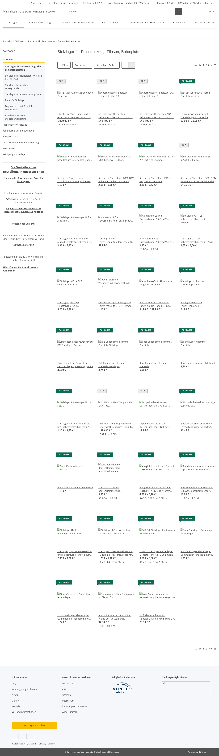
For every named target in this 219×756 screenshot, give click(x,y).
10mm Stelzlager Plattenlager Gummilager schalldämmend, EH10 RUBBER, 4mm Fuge (73, 617)
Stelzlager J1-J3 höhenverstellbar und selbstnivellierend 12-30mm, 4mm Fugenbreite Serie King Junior (75, 553)
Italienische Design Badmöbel (18, 130)
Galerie (16, 700)
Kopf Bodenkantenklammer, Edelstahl (154, 365)
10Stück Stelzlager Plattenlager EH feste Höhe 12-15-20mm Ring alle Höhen (156, 553)
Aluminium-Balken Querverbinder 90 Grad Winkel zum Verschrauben (156, 240)
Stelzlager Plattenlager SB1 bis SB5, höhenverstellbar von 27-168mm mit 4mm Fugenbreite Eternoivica (73, 425)
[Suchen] (178, 11)
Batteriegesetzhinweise (74, 706)
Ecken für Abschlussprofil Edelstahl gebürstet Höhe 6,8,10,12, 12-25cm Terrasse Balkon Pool (195, 115)
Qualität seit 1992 (92, 2)
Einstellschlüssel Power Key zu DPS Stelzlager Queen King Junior (75, 365)
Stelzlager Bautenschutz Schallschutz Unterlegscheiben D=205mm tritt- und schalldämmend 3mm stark (74, 180)
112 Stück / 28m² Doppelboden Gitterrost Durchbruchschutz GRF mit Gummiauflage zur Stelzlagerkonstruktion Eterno (75, 115)
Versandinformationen (24, 711)
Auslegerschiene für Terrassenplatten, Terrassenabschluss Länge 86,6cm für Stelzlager (195, 304)
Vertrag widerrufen (34, 725)
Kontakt (16, 706)
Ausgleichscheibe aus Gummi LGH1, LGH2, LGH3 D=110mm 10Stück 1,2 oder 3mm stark (155, 489)
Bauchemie (9, 148)
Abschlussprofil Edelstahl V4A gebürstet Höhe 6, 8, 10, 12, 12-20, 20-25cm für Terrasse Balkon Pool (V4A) (157, 115)
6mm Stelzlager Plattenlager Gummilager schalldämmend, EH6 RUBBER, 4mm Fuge (196, 553)
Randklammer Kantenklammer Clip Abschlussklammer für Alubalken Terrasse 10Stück (197, 489)
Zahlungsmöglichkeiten (24, 689)
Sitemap (66, 694)
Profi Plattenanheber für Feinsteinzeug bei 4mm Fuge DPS (157, 617)
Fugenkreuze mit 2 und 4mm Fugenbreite (20, 108)
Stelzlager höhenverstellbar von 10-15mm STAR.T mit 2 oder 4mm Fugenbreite (116, 553)
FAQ (14, 683)
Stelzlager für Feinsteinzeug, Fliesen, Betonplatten (23, 68)
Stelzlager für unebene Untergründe (17, 86)
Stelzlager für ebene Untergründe (23, 94)
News (15, 694)
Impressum (68, 700)
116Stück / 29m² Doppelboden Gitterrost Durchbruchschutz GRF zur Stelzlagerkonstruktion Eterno (116, 425)
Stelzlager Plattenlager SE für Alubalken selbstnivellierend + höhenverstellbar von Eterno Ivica (73, 240)
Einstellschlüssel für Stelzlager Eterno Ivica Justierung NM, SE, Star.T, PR (197, 425)
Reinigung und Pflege (14, 154)
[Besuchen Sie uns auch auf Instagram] (31, 736)
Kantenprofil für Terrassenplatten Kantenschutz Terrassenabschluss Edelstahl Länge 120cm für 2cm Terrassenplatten (115, 240)
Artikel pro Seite (105, 65)
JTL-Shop (202, 752)
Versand (51, 743)
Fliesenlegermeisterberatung (62, 2)
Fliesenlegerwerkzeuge (15, 124)
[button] (190, 11)
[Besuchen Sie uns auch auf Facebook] (15, 736)
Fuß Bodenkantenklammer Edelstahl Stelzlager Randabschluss (112, 365)
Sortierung (81, 65)
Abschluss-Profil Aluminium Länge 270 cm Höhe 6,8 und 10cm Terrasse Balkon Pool (154, 304)
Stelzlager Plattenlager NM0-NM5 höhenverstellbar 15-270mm (116, 180)
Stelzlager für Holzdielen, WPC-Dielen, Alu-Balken (24, 77)
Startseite (36, 2)
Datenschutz (69, 683)
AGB (64, 689)
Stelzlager (8, 59)
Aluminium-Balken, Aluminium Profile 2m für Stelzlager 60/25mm (114, 617)
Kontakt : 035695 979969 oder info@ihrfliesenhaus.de (185, 2)
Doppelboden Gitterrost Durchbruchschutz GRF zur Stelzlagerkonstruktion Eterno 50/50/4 (155, 425)
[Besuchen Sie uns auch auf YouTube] (23, 736)
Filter (65, 65)
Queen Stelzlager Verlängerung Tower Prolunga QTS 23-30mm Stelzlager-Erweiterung (115, 304)
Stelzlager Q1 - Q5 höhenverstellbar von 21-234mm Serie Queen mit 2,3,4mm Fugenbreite (198, 240)
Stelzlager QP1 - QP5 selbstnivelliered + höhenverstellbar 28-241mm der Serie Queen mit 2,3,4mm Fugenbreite (74, 304)
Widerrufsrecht (70, 711)
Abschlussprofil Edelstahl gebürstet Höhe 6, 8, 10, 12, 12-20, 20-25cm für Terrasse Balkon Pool (116, 115)
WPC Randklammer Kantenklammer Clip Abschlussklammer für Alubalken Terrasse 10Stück (116, 489)
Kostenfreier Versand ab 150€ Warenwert (129, 2)
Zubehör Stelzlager (15, 100)
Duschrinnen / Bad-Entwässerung (21, 142)
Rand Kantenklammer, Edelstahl (198, 363)
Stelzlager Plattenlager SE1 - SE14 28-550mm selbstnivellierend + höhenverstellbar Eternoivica (198, 180)
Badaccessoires (11, 136)
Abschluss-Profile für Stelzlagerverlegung (16, 117)
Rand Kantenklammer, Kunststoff (75, 487)
